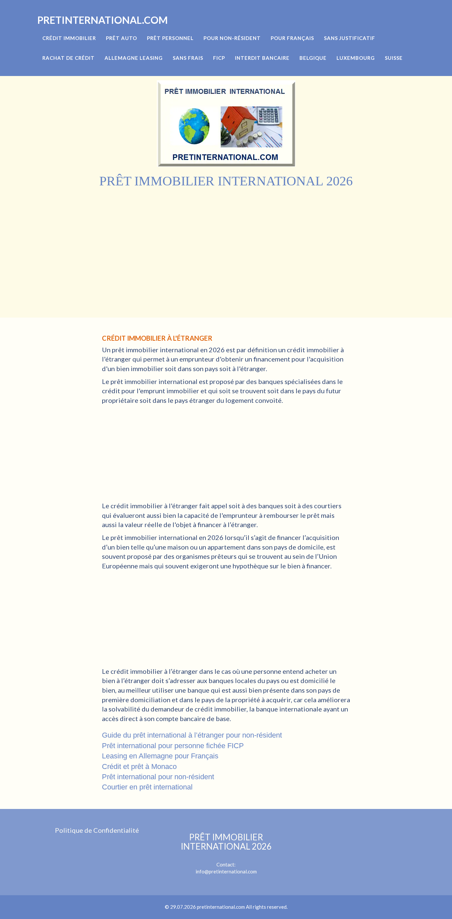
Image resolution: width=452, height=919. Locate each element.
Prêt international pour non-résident (158, 777)
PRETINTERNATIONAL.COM (102, 20)
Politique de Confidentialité (97, 830)
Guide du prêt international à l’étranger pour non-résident (192, 735)
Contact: (226, 849)
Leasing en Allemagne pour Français (160, 756)
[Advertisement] (226, 238)
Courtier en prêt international (147, 787)
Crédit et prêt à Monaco (139, 766)
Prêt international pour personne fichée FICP (173, 746)
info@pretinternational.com (226, 871)
